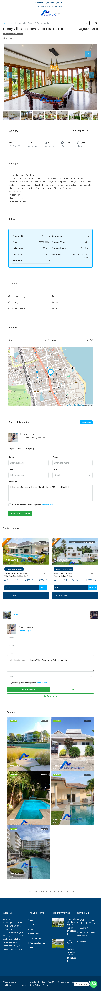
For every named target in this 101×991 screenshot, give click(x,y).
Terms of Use (47, 505)
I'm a (54, 469)
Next (85, 614)
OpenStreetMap (79, 405)
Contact (46, 985)
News (23, 985)
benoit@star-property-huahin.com (51, 6)
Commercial (35, 938)
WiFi (56, 308)
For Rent (41, 982)
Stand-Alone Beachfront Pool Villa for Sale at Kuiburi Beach (65, 576)
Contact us (81, 942)
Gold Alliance (63, 982)
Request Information (20, 513)
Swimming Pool (18, 308)
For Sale (7, 34)
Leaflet (69, 405)
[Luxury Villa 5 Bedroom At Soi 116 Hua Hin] (51, 372)
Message (12, 481)
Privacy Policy (34, 985)
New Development (37, 943)
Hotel (32, 948)
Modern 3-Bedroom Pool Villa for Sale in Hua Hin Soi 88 (17, 576)
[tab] (88, 54)
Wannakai (12, 596)
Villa (32, 925)
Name (11, 457)
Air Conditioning (18, 296)
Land (32, 929)
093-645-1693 (28, 438)
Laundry (14, 302)
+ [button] (12, 350)
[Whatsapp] (93, 984)
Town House (35, 934)
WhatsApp (42, 438)
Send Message (28, 689)
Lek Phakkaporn (63, 596)
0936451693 (85, 928)
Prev (16, 614)
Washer (58, 302)
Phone (55, 457)
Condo (33, 920)
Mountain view (17, 34)
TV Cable (59, 296)
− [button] (12, 354)
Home (23, 982)
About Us (51, 982)
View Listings (86, 422)
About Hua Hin (78, 982)
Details (43, 588)
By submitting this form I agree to (32, 505)
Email (10, 469)
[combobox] (72, 475)
